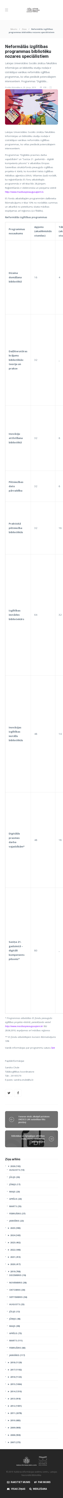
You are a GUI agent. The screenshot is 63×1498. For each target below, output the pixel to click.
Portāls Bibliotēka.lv (13, 87)
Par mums (44, 1482)
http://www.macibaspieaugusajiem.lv (24, 191)
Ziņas (24, 29)
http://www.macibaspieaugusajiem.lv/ (24, 1026)
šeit (53, 1047)
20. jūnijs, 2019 (29, 87)
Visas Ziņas (18, 1489)
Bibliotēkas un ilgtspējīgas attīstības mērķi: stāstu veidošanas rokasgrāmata (28, 1139)
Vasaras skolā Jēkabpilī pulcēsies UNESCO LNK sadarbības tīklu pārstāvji (34, 1119)
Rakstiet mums (20, 1482)
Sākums (13, 29)
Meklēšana (40, 1489)
